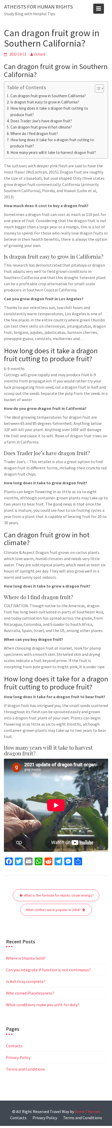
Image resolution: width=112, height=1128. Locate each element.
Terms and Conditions (25, 1069)
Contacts (14, 1045)
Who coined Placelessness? (30, 993)
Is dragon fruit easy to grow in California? (44, 102)
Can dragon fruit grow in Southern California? (48, 95)
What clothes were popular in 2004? (53, 909)
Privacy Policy (18, 1057)
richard (39, 54)
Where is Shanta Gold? (26, 958)
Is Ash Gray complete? (25, 981)
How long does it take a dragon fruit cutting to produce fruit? (49, 111)
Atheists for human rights (38, 6)
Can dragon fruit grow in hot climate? (41, 127)
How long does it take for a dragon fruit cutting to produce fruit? (52, 142)
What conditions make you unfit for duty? (42, 1004)
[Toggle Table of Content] (97, 88)
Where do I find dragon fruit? (34, 133)
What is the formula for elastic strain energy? (59, 895)
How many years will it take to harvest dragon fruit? (53, 152)
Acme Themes (87, 1111)
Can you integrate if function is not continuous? (48, 969)
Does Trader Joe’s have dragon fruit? (41, 120)
